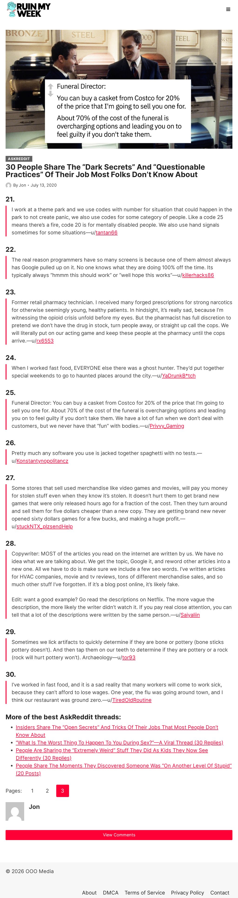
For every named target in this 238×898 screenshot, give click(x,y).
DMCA (111, 893)
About (89, 893)
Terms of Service (145, 893)
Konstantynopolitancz (42, 461)
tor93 (129, 657)
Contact (219, 893)
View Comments (119, 834)
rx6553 (45, 341)
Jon (22, 185)
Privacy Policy (187, 893)
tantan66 (107, 232)
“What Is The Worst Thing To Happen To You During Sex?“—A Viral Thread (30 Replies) (119, 743)
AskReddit (19, 159)
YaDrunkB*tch (179, 376)
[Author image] (8, 185)
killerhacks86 (198, 275)
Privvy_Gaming (167, 426)
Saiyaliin (190, 615)
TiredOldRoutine (132, 700)
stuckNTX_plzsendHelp (45, 526)
